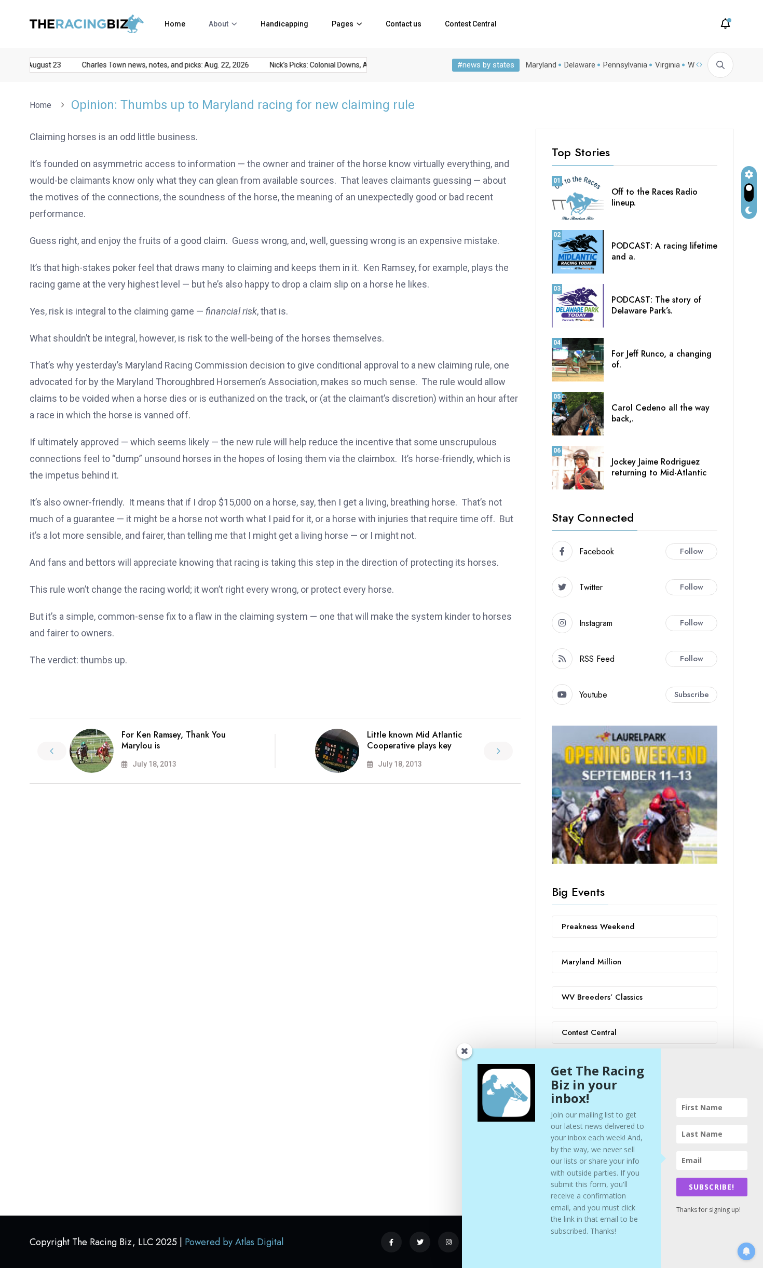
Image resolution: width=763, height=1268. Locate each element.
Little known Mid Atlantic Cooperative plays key (414, 740)
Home (175, 24)
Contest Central (471, 24)
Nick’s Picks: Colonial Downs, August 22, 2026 (333, 65)
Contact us (403, 24)
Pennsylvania (625, 65)
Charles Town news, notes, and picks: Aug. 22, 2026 (155, 65)
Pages (342, 24)
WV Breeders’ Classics (602, 997)
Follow (691, 551)
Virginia (667, 65)
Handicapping (284, 24)
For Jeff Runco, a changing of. (661, 359)
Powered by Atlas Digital (234, 1242)
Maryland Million (591, 961)
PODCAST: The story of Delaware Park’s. (656, 305)
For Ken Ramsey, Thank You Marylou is (173, 740)
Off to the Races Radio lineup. (654, 197)
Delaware (579, 65)
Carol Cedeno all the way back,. (660, 413)
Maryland (541, 65)
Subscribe (691, 694)
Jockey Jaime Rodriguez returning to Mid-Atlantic (658, 467)
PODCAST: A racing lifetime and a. (664, 251)
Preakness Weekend (598, 926)
